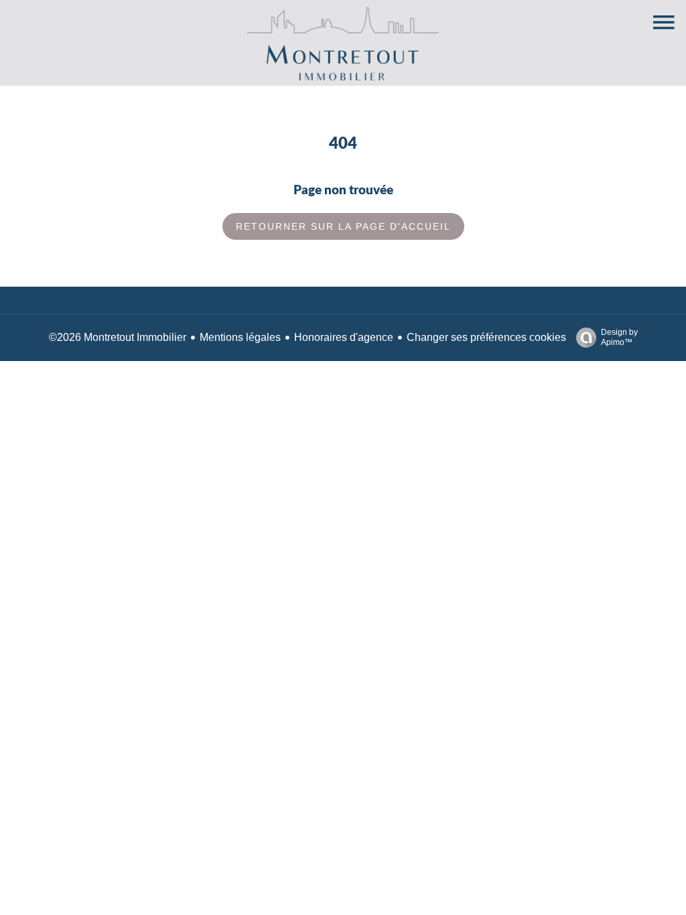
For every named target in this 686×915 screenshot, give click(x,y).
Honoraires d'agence (343, 337)
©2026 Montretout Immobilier (117, 337)
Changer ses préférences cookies (486, 337)
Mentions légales (240, 337)
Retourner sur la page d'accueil (343, 226)
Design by (619, 337)
